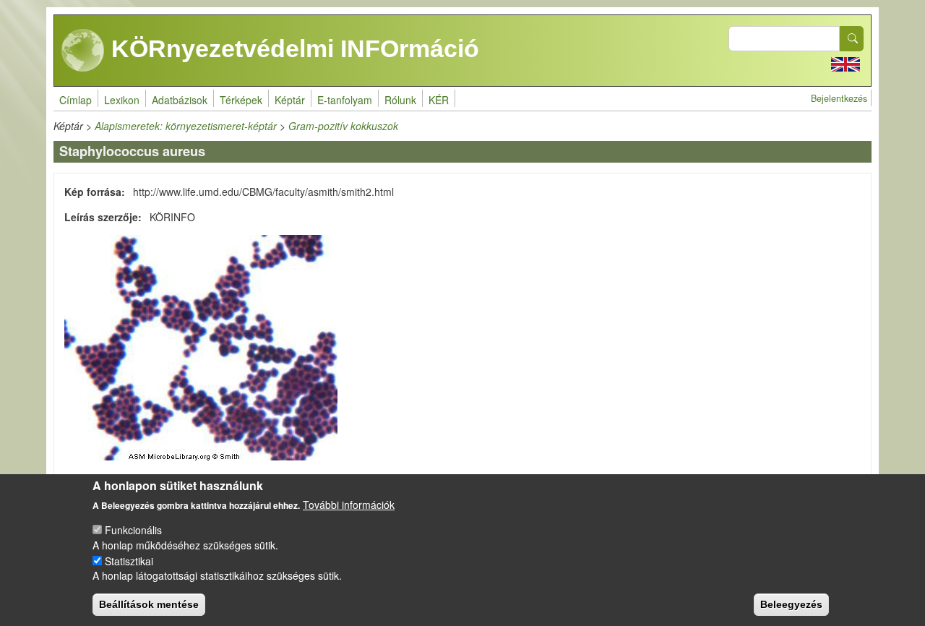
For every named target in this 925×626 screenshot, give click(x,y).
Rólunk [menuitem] (400, 100)
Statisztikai (129, 560)
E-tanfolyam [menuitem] (344, 100)
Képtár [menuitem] (290, 100)
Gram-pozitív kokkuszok (343, 126)
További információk (349, 504)
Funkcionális (133, 530)
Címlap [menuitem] (75, 100)
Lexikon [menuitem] (121, 100)
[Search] (852, 38)
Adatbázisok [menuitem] (179, 100)
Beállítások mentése (149, 604)
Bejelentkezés (839, 98)
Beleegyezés (791, 604)
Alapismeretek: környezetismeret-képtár (186, 126)
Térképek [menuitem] (241, 100)
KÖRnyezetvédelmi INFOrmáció (292, 48)
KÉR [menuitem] (439, 100)
